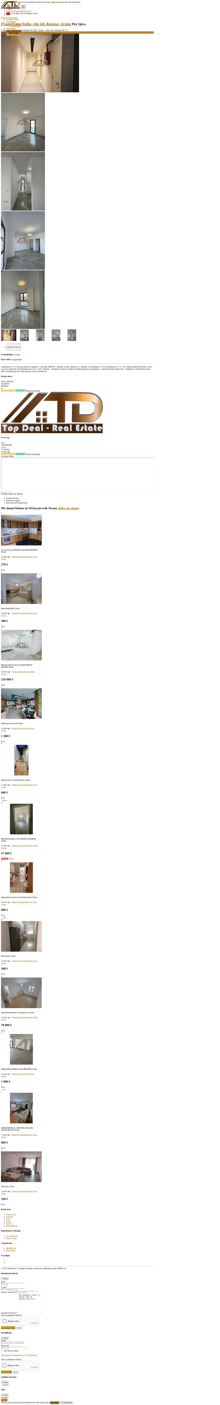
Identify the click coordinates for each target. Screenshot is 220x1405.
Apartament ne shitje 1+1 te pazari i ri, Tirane (17, 1012)
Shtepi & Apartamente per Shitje (25, 846)
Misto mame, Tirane (8, 956)
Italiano (14, 42)
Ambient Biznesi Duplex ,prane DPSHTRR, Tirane (19, 1069)
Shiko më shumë (68, 508)
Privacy (9, 1223)
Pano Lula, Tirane (7, 1186)
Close (4, 1400)
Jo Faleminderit (66, 1403)
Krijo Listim (14, 33)
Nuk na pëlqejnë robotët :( (11, 1315)
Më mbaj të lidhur (11, 1351)
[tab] (13, 347)
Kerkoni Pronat (12, 19)
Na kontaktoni (12, 1236)
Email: (3, 1340)
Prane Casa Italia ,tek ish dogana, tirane (36, 24)
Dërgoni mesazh (8, 1328)
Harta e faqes (11, 1238)
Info (2, 442)
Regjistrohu (15, 26)
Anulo (19, 1328)
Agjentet (9, 1217)
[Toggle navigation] (23, 6)
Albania (14, 35)
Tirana (17, 354)
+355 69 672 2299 (8, 390)
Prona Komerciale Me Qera (23, 728)
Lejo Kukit (54, 1403)
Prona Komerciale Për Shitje (23, 672)
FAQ (8, 1219)
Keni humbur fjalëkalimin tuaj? (13, 1355)
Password (5, 1345)
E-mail (4, 1287)
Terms (8, 1221)
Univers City (11, 1214)
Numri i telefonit (8, 1292)
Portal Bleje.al (11, 1226)
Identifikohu (16, 24)
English (14, 37)
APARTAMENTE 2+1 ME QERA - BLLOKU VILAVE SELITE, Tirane (17, 1129)
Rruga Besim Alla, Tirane (10, 608)
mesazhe (9, 1313)
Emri (3, 1282)
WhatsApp (20, 390)
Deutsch (14, 40)
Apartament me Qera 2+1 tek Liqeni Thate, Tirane (19, 897)
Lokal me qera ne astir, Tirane (12, 723)
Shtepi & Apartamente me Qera (24, 557)
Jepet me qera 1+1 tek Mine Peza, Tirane (15, 780)
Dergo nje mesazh (33, 390)
